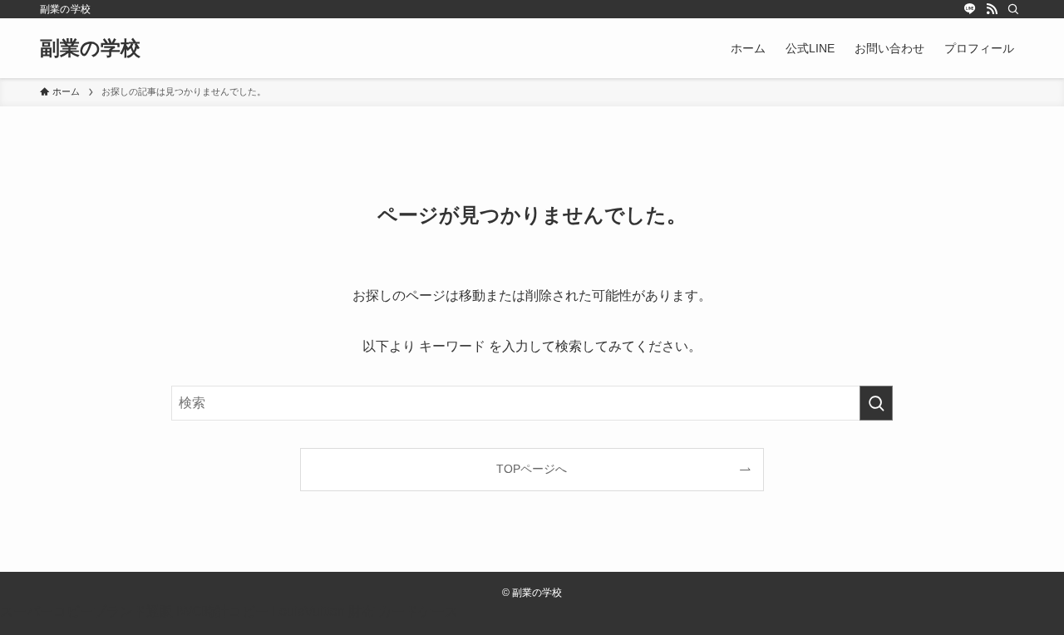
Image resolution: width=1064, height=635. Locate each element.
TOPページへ (531, 468)
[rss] (991, 9)
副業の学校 (90, 48)
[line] (970, 9)
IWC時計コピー (222, 611)
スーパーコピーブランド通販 (86, 611)
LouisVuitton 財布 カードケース (365, 611)
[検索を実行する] (876, 403)
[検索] (1013, 9)
